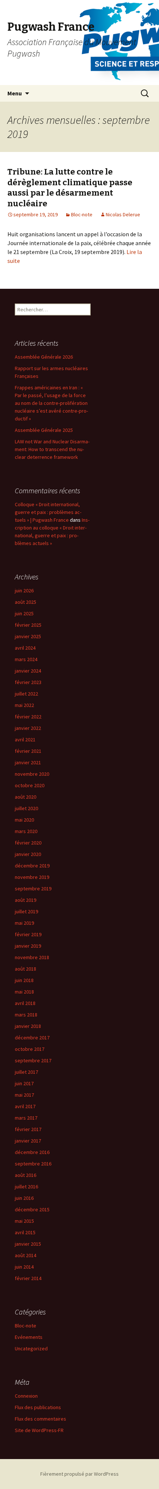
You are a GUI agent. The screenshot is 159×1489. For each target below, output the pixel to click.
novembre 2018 (32, 957)
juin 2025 (24, 613)
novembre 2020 (32, 774)
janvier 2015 (28, 1244)
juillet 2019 (26, 911)
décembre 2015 (32, 1209)
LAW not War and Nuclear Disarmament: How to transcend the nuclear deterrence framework (52, 449)
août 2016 (25, 1175)
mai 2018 (24, 991)
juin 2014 (24, 1266)
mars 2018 (26, 1014)
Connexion (26, 1395)
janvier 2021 (28, 762)
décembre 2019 (32, 865)
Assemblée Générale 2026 (44, 356)
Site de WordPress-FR (39, 1430)
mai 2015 (24, 1221)
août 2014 (25, 1255)
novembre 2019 (32, 877)
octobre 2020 (29, 785)
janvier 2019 (28, 946)
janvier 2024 (28, 670)
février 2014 (28, 1278)
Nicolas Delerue (123, 214)
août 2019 (25, 900)
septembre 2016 (33, 1163)
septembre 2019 (33, 888)
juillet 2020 (26, 808)
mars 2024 (26, 659)
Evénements (29, 1337)
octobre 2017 (29, 1049)
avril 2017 (25, 1106)
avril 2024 (25, 647)
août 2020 (25, 796)
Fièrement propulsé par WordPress (79, 1474)
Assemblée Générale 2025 (44, 430)
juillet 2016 (26, 1186)
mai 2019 (24, 923)
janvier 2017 (28, 1140)
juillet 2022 (26, 693)
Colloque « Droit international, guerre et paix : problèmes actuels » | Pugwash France (48, 512)
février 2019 (28, 934)
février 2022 (28, 716)
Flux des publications (38, 1407)
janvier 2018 (28, 1026)
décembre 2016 (32, 1152)
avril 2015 (25, 1232)
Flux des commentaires (40, 1418)
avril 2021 (25, 739)
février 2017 (28, 1129)
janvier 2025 (28, 636)
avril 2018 (25, 1003)
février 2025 (28, 625)
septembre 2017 (33, 1060)
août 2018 (25, 968)
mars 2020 (26, 831)
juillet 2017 (26, 1072)
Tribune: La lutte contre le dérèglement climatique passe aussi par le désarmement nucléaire (69, 188)
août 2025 (25, 602)
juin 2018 (24, 980)
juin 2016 (24, 1198)
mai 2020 (24, 819)
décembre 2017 (32, 1037)
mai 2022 (24, 705)
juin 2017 (24, 1083)
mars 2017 (26, 1117)
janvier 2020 (28, 854)
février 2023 (28, 682)
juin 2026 (24, 590)
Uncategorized (31, 1348)
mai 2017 (24, 1095)
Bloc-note (81, 214)
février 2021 (28, 751)
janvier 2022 (28, 728)
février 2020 (28, 842)
